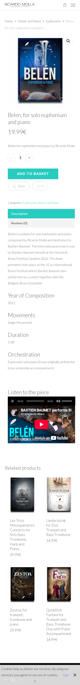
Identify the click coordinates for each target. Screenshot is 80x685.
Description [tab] (19, 213)
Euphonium (53, 21)
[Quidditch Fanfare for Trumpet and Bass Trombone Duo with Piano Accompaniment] (58, 584)
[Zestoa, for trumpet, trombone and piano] (22, 584)
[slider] (67, 399)
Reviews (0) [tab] (19, 223)
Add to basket (33, 174)
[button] (73, 5)
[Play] (13, 401)
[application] (41, 401)
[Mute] (58, 401)
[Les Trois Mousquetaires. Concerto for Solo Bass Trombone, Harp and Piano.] (22, 494)
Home (9, 21)
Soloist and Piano (29, 21)
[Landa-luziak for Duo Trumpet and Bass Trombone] (58, 494)
